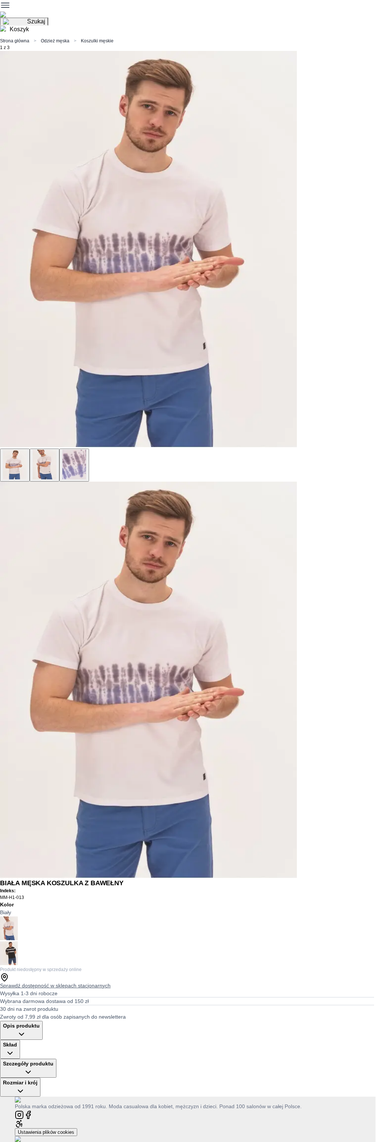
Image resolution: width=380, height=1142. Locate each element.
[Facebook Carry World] (28, 1114)
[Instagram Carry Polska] (19, 1114)
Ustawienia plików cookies (46, 1132)
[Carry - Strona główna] (25, 1099)
